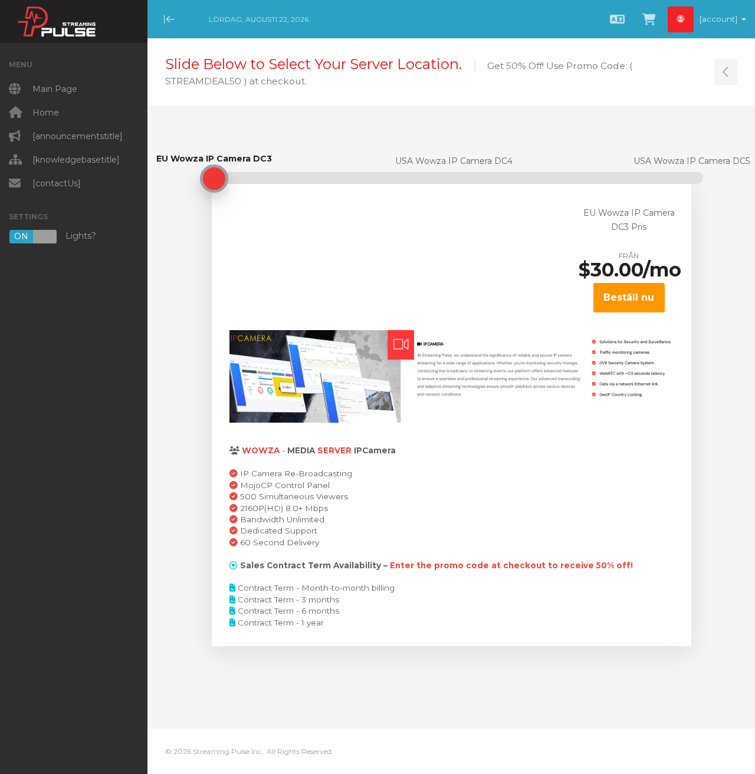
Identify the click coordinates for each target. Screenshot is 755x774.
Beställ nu (628, 297)
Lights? (55, 236)
